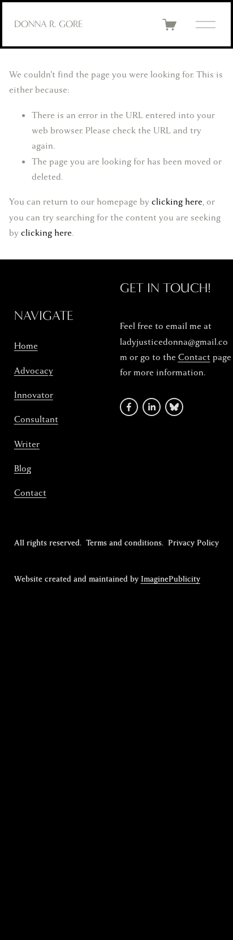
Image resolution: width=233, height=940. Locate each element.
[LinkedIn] (152, 407)
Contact (30, 493)
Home (26, 346)
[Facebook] (129, 407)
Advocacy (33, 371)
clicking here (177, 202)
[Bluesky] (174, 407)
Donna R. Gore (48, 23)
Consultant (36, 419)
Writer (27, 444)
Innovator (33, 395)
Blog (22, 468)
